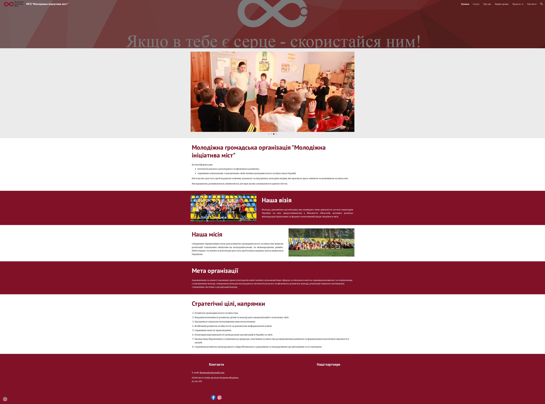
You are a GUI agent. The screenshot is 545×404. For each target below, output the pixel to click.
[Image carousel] (272, 93)
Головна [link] (465, 4)
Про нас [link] (487, 4)
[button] (541, 4)
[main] (272, 151)
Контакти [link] (531, 4)
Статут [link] (476, 4)
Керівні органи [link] (502, 4)
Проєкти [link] (516, 4)
